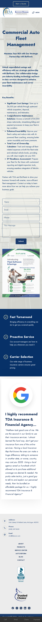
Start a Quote (21, 3)
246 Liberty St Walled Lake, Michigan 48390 (23, 522)
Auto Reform (21, 554)
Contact (21, 560)
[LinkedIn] (25, 608)
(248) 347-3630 (14, 529)
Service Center (21, 550)
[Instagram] (17, 608)
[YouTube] (29, 608)
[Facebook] (13, 608)
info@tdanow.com (14, 536)
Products (21, 547)
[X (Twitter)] (21, 608)
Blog (21, 557)
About (21, 544)
